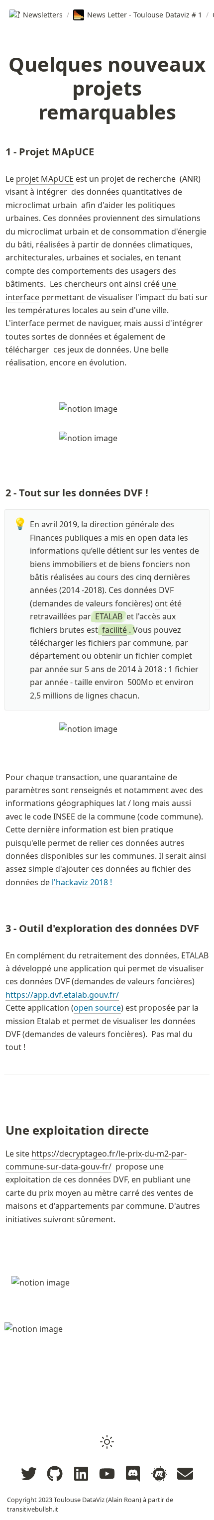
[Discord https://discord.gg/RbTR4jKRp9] (133, 1474)
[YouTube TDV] (107, 1474)
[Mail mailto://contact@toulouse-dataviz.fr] (185, 1474)
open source (97, 1007)
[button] (107, 1442)
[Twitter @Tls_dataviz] (29, 1474)
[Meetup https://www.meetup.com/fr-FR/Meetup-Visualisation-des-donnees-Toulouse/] (159, 1474)
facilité (114, 629)
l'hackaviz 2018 (80, 882)
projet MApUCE (45, 178)
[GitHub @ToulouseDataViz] (55, 1474)
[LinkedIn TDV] (81, 1474)
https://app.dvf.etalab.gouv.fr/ (62, 994)
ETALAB (108, 616)
